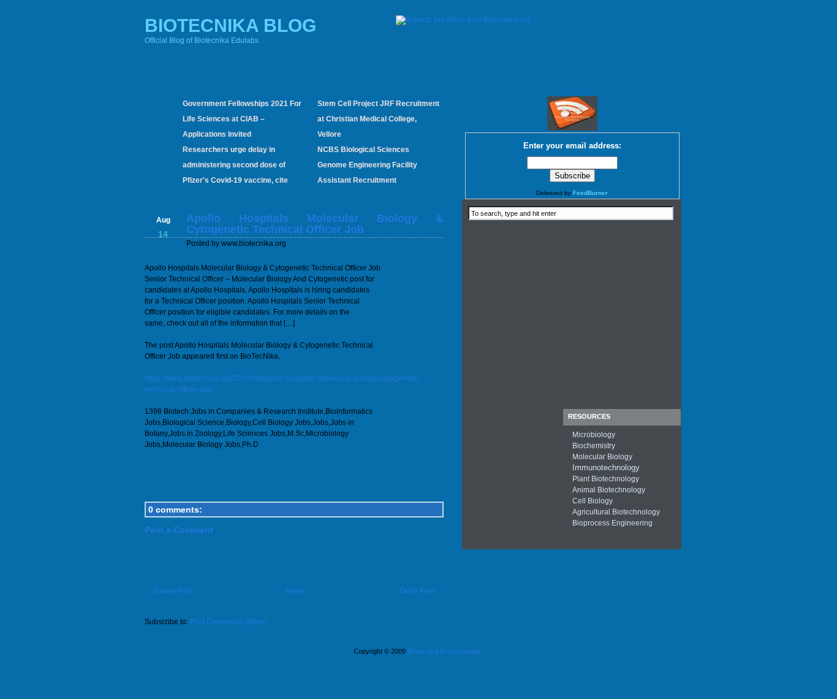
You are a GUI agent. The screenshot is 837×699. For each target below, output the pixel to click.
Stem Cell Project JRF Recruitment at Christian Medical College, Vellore (378, 119)
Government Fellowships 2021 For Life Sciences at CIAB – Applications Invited (242, 119)
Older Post (417, 591)
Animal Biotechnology (608, 490)
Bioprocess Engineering (612, 523)
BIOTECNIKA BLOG (230, 25)
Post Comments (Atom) (228, 621)
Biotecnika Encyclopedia (443, 651)
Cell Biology (592, 501)
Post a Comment (179, 530)
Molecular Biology (602, 457)
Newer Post (173, 591)
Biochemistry (593, 445)
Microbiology (593, 434)
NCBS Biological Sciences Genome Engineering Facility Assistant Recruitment (367, 165)
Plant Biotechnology (605, 479)
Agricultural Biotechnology (616, 512)
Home (296, 591)
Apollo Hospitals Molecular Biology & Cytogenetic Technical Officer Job (315, 223)
